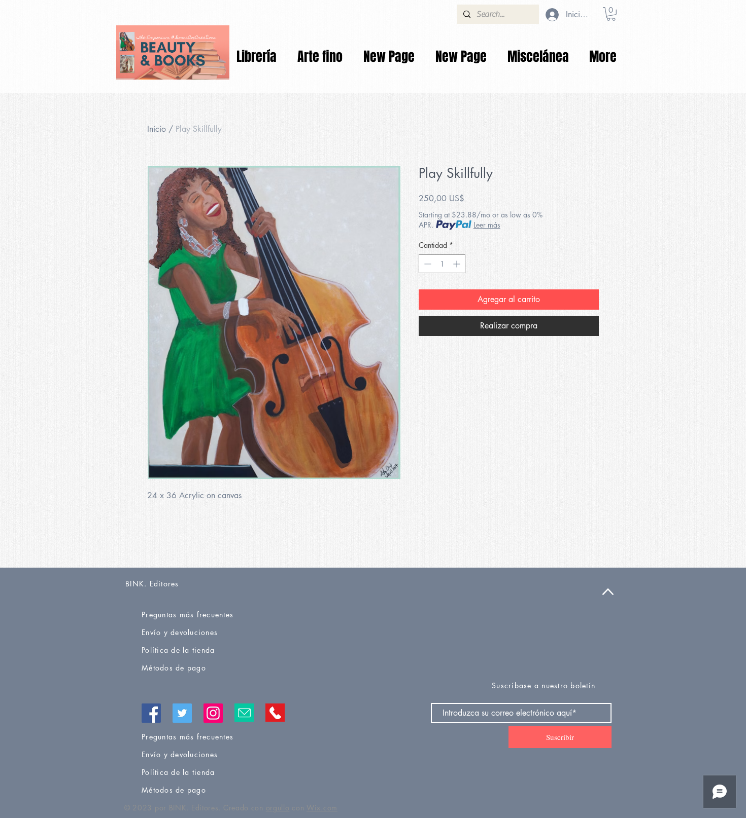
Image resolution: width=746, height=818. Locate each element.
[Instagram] (213, 713)
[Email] (244, 712)
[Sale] (172, 52)
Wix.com (322, 807)
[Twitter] (182, 713)
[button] (611, 14)
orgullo (278, 807)
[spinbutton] (442, 264)
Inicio (156, 129)
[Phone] (275, 712)
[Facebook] (151, 713)
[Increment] (457, 264)
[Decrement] (426, 264)
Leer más (486, 225)
